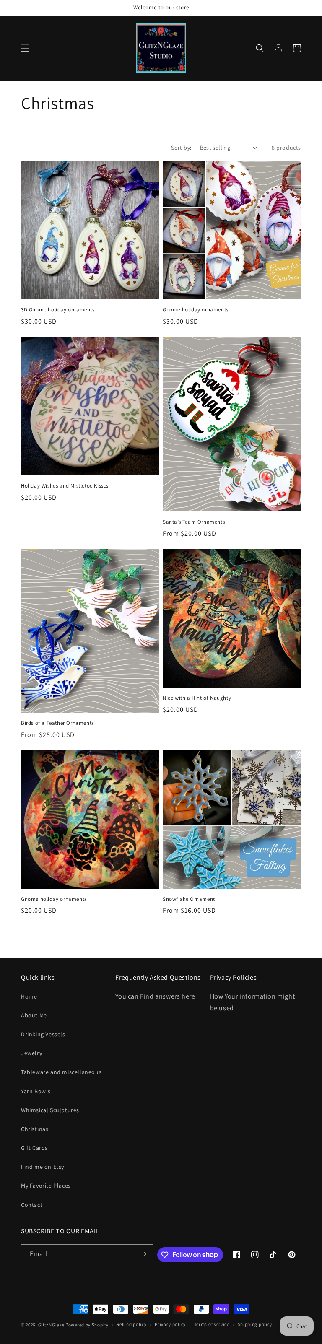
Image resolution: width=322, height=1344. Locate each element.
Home (29, 996)
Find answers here (167, 996)
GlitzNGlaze (51, 1325)
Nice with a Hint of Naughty (197, 698)
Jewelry (31, 1053)
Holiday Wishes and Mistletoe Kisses (65, 486)
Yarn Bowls (36, 1091)
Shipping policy (255, 1324)
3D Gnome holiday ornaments (58, 309)
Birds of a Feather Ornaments (57, 723)
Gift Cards (34, 1148)
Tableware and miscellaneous (61, 1072)
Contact (31, 1205)
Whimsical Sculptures (50, 1110)
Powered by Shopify (87, 1325)
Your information (250, 996)
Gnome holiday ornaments (196, 309)
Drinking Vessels (43, 1034)
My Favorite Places (46, 1185)
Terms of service (211, 1324)
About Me (34, 1015)
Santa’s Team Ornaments (194, 522)
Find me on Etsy (42, 1166)
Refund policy (131, 1324)
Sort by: (181, 147)
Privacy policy (170, 1324)
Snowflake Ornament (189, 899)
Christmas (34, 1129)
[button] (25, 48)
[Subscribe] (143, 1254)
